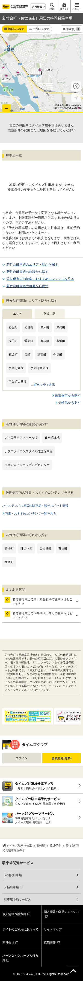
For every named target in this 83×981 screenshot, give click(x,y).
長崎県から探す (69, 402)
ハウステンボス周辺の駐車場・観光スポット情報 (35, 505)
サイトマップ (53, 929)
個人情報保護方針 (14, 914)
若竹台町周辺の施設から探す (27, 271)
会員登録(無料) (61, 758)
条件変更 (71, 29)
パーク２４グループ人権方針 (20, 958)
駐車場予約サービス (17, 899)
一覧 (41, 29)
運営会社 (8, 942)
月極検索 (37, 6)
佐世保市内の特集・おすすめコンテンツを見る (40, 279)
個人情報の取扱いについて (62, 911)
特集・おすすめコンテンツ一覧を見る (30, 513)
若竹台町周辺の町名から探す (27, 286)
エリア (17, 313)
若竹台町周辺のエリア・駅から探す (32, 264)
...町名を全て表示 (43, 384)
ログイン (21, 758)
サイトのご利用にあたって (20, 929)
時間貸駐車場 (13, 875)
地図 (16, 29)
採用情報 (50, 942)
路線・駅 (50, 313)
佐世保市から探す (68, 395)
